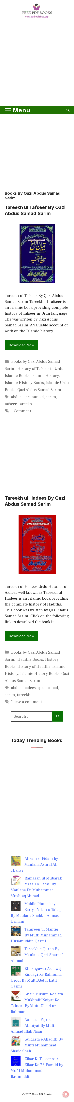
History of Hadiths (33, 666)
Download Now (21, 345)
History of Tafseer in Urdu (40, 368)
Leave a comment (26, 701)
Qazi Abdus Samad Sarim (39, 389)
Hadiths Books (30, 659)
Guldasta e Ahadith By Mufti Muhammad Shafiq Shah (37, 1045)
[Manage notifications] (66, 1094)
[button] (68, 110)
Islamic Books (17, 375)
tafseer (11, 404)
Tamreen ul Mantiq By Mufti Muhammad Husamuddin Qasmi (36, 935)
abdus (16, 396)
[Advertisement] (37, 63)
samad (38, 396)
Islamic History (45, 375)
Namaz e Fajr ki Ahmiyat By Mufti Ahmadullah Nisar (33, 1025)
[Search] (57, 716)
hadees (29, 687)
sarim (51, 396)
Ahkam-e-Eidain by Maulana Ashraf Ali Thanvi (34, 864)
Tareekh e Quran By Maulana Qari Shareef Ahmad (37, 954)
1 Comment (21, 411)
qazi (26, 396)
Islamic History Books (24, 382)
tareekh (25, 404)
